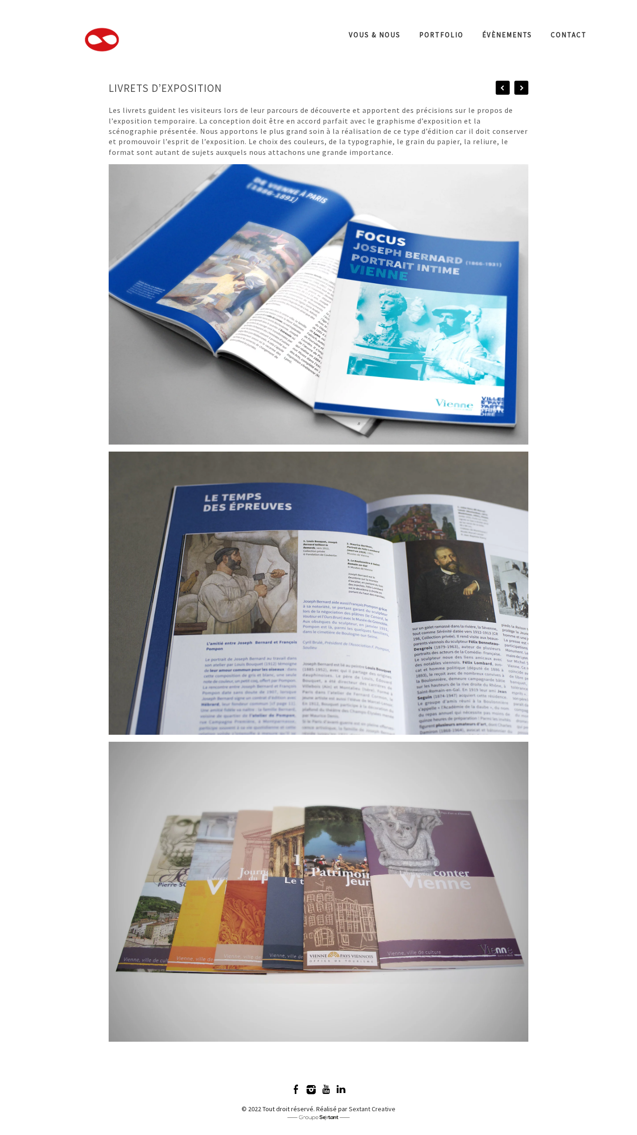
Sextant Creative (372, 1109)
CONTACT (569, 34)
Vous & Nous (375, 34)
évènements (507, 34)
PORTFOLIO (441, 34)
